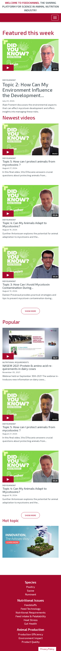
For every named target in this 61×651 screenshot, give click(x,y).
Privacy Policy (47, 649)
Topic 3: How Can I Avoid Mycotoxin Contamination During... (26, 286)
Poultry (30, 586)
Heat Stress (31, 619)
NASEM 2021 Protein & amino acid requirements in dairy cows (27, 367)
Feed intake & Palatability (30, 616)
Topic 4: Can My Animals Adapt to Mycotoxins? (24, 224)
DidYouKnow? (9, 80)
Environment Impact (31, 638)
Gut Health (30, 623)
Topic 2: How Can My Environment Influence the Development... (27, 89)
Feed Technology (31, 608)
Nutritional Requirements (15, 362)
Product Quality (31, 641)
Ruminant (30, 594)
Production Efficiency (30, 634)
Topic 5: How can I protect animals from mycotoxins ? (28, 163)
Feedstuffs (30, 604)
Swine (30, 590)
